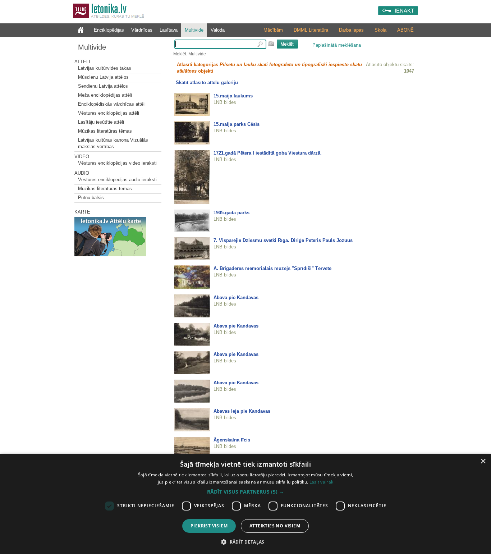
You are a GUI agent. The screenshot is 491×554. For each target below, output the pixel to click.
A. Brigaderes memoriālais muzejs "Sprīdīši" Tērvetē (272, 268)
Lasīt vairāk (321, 482)
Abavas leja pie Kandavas (242, 411)
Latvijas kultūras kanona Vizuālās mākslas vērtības (113, 143)
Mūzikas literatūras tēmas (105, 131)
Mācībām (273, 30)
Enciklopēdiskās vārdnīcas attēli (112, 104)
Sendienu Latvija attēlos (103, 86)
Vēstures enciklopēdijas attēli (108, 113)
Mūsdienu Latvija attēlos (103, 77)
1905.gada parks (231, 212)
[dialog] (245, 504)
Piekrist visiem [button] (209, 526)
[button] (245, 492)
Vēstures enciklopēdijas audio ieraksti (117, 179)
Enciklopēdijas (109, 30)
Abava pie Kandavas (236, 297)
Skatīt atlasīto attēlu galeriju (207, 82)
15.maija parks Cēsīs (237, 124)
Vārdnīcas (141, 30)
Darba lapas (351, 30)
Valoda (218, 30)
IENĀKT (404, 11)
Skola (380, 30)
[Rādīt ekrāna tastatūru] (271, 43)
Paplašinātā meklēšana (336, 45)
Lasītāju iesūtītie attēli (101, 122)
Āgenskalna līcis (232, 440)
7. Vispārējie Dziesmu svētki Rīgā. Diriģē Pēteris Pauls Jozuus (283, 240)
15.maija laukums (233, 96)
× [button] (483, 461)
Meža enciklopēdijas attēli (105, 95)
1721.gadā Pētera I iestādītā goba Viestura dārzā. (268, 153)
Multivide (194, 30)
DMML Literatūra (311, 30)
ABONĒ (405, 30)
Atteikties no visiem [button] (274, 526)
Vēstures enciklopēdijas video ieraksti (117, 163)
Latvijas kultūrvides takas (104, 68)
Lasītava (169, 30)
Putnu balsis (91, 197)
